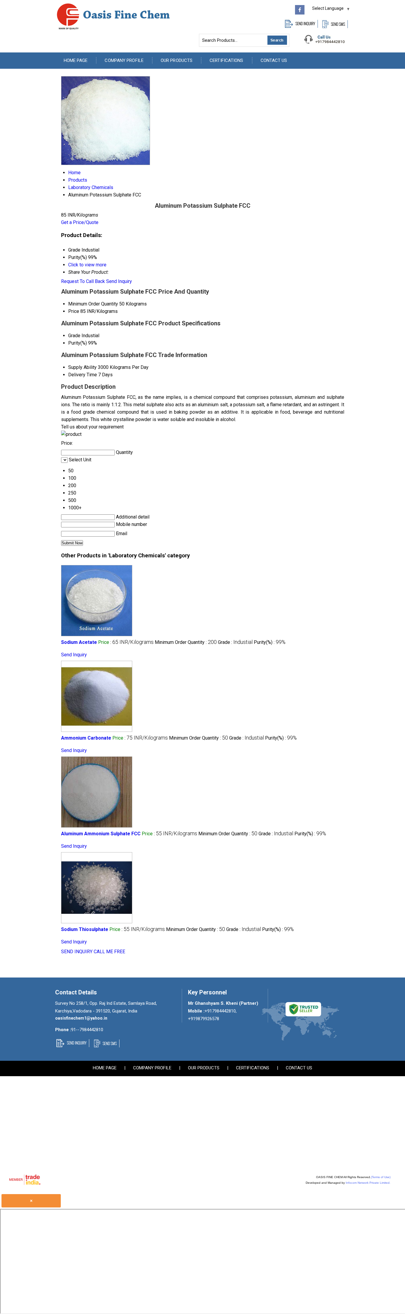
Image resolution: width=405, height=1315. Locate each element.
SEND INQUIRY (77, 951)
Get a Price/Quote (79, 222)
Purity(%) (77, 343)
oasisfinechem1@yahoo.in (81, 1018)
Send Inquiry (119, 281)
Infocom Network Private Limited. (368, 1182)
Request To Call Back (83, 281)
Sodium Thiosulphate (84, 929)
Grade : (235, 642)
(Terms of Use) (380, 1177)
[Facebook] (299, 13)
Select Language (328, 8)
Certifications (226, 60)
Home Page (76, 60)
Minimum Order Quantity (93, 304)
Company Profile (124, 60)
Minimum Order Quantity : (186, 642)
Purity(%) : (270, 642)
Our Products (176, 60)
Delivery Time (82, 374)
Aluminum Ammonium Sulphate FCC (101, 833)
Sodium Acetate (79, 642)
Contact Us (274, 60)
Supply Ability (82, 367)
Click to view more (87, 265)
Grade (74, 335)
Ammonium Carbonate (86, 738)
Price (73, 311)
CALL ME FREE (109, 951)
